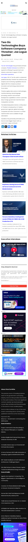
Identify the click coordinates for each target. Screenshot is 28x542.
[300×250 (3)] (14, 322)
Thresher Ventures (12, 68)
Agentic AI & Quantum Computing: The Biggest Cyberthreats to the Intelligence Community (13, 478)
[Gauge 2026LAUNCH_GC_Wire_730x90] (14, 12)
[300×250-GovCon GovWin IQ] (14, 300)
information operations (7, 74)
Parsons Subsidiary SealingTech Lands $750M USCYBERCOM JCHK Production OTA (13, 219)
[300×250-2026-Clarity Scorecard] (14, 532)
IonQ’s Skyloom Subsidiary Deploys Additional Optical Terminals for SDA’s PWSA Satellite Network (13, 518)
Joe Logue (4, 77)
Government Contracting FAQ (16, 419)
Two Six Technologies (7, 66)
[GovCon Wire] (14, 6)
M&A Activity (12, 33)
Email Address (5, 280)
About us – (4, 419)
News (12, 61)
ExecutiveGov (6, 423)
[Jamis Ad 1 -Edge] (14, 366)
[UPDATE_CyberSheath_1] (14, 344)
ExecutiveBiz (5, 472)
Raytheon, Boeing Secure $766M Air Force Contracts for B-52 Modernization (13, 187)
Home (4, 33)
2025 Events (4, 421)
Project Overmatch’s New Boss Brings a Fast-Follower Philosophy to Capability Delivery (12, 430)
